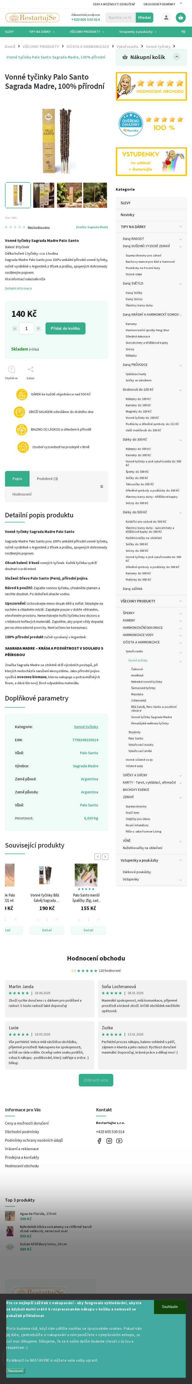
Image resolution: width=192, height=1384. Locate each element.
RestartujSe (119, 1141)
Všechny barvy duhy (139, 305)
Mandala (137, 694)
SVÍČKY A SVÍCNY (135, 775)
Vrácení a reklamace (22, 1149)
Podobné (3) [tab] (47, 478)
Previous (98, 857)
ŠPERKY (129, 613)
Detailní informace (18, 288)
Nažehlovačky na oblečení (144, 538)
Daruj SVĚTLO (133, 283)
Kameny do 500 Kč (138, 573)
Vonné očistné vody (139, 759)
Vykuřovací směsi (140, 751)
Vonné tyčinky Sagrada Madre (151, 717)
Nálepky (131, 355)
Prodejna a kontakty (22, 1157)
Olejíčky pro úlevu (138, 819)
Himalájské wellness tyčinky (150, 723)
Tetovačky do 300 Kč (140, 484)
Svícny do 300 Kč (137, 503)
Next (106, 857)
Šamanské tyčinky (143, 688)
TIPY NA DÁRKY (133, 227)
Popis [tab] (17, 478)
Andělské (137, 675)
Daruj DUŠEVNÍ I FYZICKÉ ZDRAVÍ (146, 246)
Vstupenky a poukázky (139, 860)
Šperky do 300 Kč (137, 471)
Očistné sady (134, 766)
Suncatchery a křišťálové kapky (147, 342)
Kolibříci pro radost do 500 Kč (146, 521)
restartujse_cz (109, 1141)
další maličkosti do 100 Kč (143, 430)
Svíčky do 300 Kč (137, 478)
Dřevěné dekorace (138, 336)
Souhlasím (170, 1306)
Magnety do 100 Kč (139, 411)
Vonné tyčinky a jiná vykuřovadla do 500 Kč (153, 559)
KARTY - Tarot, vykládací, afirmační (149, 782)
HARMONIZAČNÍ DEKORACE (143, 627)
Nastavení (15, 1371)
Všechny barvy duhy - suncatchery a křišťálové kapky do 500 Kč (150, 530)
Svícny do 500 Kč (137, 550)
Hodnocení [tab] (22, 494)
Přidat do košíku (65, 328)
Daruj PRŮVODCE (135, 364)
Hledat (144, 17)
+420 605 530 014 (110, 1132)
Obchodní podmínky (159, 4)
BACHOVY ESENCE (136, 789)
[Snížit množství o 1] (14, 328)
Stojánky (134, 732)
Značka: (92, 227)
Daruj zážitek (132, 588)
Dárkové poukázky (137, 872)
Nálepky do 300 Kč (138, 449)
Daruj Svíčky (134, 293)
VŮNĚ (126, 840)
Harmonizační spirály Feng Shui (147, 330)
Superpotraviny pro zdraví (144, 255)
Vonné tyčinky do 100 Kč (142, 418)
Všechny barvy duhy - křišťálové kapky (152, 497)
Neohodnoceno (39, 227)
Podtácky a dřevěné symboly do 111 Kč (152, 424)
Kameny (131, 324)
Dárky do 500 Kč (135, 512)
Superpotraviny (136, 806)
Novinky (127, 215)
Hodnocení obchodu (96, 958)
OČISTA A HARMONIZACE (141, 642)
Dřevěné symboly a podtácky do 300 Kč (153, 490)
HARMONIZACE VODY (138, 635)
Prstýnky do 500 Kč (138, 579)
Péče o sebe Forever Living (144, 831)
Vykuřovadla (134, 651)
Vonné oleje (134, 274)
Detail (47, 930)
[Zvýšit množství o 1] (38, 328)
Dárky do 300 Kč (135, 439)
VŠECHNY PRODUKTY (138, 601)
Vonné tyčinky (138, 660)
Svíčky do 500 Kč (137, 544)
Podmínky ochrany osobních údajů (34, 1140)
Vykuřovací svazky (141, 744)
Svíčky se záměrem (139, 380)
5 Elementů (138, 700)
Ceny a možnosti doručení (114, 4)
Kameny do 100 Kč (138, 405)
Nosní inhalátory (137, 825)
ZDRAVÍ (128, 797)
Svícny (130, 349)
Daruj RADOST (133, 238)
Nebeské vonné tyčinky (146, 681)
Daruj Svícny (134, 299)
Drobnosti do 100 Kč (138, 389)
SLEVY (126, 203)
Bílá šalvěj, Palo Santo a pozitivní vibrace (154, 709)
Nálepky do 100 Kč (138, 399)
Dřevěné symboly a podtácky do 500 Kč (153, 567)
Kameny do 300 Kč (138, 455)
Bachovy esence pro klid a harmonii (150, 261)
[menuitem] (13, 32)
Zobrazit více (96, 1080)
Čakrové (136, 669)
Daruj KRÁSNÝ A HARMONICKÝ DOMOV (151, 314)
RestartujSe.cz (99, 1141)
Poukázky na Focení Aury (143, 268)
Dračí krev (132, 812)
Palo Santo (135, 738)
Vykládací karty (136, 374)
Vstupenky (131, 879)
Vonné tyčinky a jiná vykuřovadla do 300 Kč (153, 463)
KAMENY (129, 620)
